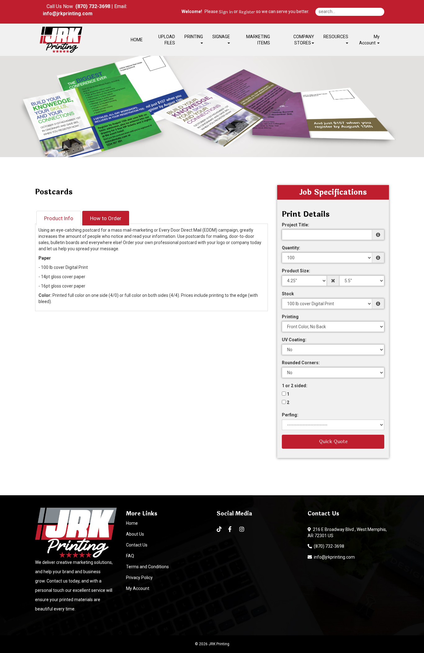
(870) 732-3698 (328, 546)
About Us (135, 534)
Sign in (226, 12)
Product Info (58, 218)
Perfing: (290, 414)
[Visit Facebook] (230, 529)
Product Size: (296, 270)
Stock (288, 293)
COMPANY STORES (303, 39)
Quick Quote (333, 441)
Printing (290, 316)
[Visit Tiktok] (219, 529)
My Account (137, 588)
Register (247, 12)
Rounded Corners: (301, 362)
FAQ (130, 555)
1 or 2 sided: (294, 385)
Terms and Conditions (147, 566)
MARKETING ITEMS (258, 39)
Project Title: (295, 224)
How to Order (105, 218)
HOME (137, 39)
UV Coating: (294, 339)
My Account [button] (369, 39)
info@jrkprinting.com (333, 557)
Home (132, 523)
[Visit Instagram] (242, 529)
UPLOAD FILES (166, 39)
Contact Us (136, 544)
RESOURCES (335, 36)
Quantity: (291, 247)
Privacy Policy (139, 577)
